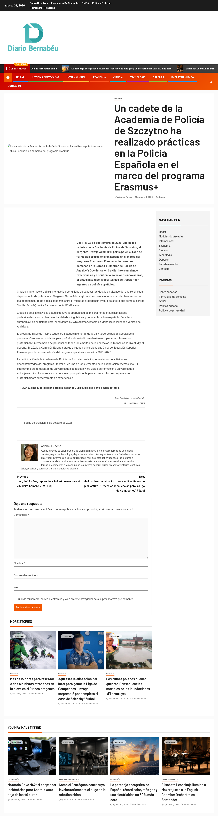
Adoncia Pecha (124, 197)
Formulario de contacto (65, 3)
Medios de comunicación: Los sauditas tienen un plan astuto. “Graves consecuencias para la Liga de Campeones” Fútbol (114, 483)
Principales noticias (69, 779)
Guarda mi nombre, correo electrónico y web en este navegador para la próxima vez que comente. (76, 599)
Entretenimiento (182, 77)
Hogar (20, 77)
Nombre (19, 563)
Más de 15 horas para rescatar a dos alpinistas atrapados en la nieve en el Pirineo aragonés (32, 684)
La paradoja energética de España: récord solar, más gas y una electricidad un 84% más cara (102, 68)
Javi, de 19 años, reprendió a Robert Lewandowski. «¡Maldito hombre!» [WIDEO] (48, 481)
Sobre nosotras (39, 3)
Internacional (76, 77)
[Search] (211, 81)
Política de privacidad (42, 7)
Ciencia (118, 77)
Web (16, 587)
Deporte (158, 77)
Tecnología (137, 77)
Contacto (14, 86)
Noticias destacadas (45, 77)
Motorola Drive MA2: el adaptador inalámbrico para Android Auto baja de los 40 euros (32, 789)
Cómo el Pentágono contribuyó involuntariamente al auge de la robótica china (82, 789)
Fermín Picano (37, 693)
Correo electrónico (26, 575)
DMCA (85, 3)
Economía (99, 77)
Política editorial (101, 3)
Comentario (21, 514)
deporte (118, 98)
